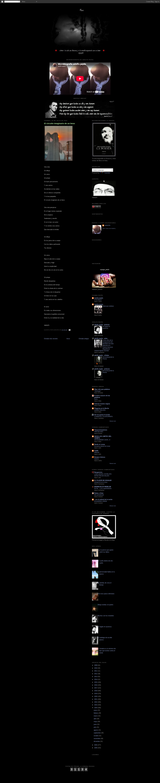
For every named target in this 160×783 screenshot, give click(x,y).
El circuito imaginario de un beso (59, 123)
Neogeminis (98, 472)
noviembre (97, 738)
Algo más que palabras (102, 389)
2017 (96, 688)
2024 (96, 708)
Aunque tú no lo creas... (101, 482)
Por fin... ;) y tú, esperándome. (103, 488)
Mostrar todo (113, 421)
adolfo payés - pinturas (102, 369)
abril (95, 719)
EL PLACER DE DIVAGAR (102, 480)
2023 (96, 705)
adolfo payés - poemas (101, 325)
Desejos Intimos (99, 457)
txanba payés (98, 298)
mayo (96, 721)
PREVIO (96, 452)
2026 (96, 748)
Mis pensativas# (99, 495)
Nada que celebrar (108, 306)
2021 (96, 699)
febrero (96, 713)
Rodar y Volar (98, 493)
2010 (96, 668)
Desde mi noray (99, 444)
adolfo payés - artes (100, 338)
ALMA (96, 451)
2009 (96, 665)
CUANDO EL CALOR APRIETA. (103, 416)
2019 (96, 693)
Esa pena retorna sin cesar (102, 446)
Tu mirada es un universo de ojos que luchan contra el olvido (107, 651)
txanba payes (98, 304)
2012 (96, 674)
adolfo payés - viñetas (101, 355)
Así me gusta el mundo (102, 415)
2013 (96, 676)
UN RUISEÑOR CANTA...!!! (102, 440)
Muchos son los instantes (106, 615)
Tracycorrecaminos (100, 430)
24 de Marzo (98, 300)
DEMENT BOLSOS (99, 410)
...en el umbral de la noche (103, 499)
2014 (96, 679)
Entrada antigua (84, 338)
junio (95, 724)
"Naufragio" (97, 391)
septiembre (97, 733)
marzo (96, 716)
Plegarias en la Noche (101, 408)
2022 (96, 702)
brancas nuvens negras (102, 404)
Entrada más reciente (51, 338)
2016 (96, 685)
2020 (96, 696)
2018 (96, 691)
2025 (96, 745)
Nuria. (96, 399)
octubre (96, 735)
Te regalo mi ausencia (104, 626)
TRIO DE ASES (98, 431)
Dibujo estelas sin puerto (105, 604)
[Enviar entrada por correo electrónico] (69, 330)
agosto (96, 730)
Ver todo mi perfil (109, 228)
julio (95, 727)
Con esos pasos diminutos (106, 593)
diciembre (97, 741)
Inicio (68, 338)
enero (96, 710)
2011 (96, 671)
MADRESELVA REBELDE (102, 487)
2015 (96, 682)
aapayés (107, 225)
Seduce (96, 459)
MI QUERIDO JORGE (100, 501)
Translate (107, 173)
